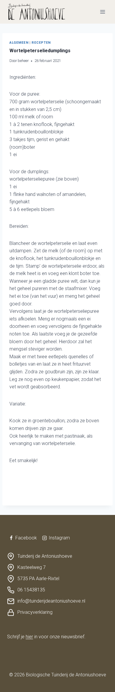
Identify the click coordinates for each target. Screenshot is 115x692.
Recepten (41, 43)
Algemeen (18, 43)
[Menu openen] (102, 11)
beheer (23, 60)
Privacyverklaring (34, 612)
